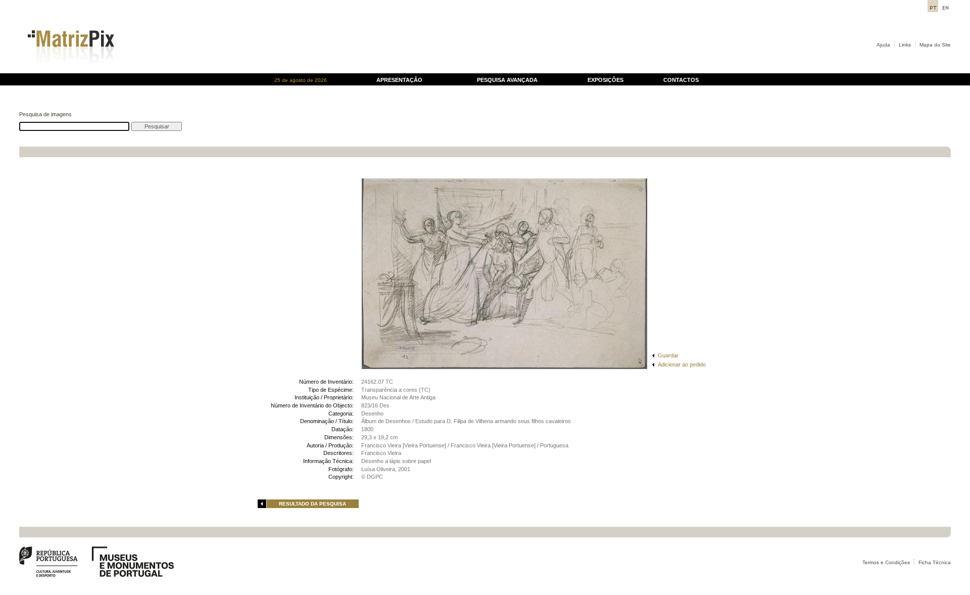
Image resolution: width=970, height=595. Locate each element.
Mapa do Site (935, 45)
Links (905, 45)
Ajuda (883, 45)
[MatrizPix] (69, 70)
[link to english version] (945, 9)
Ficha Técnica (934, 562)
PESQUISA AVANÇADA (507, 80)
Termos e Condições (886, 562)
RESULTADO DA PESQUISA (312, 504)
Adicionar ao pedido (682, 364)
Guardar (668, 355)
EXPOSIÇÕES (605, 80)
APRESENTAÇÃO (399, 80)
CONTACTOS (681, 80)
